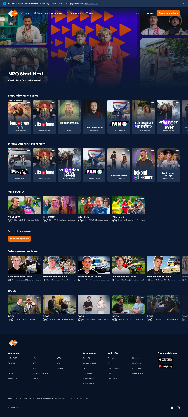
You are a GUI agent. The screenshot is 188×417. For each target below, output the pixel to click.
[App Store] (165, 359)
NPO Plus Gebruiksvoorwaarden (41, 398)
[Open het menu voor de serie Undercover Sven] (103, 102)
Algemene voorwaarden (17, 398)
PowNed (36, 378)
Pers (84, 368)
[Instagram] (178, 408)
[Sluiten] (183, 3)
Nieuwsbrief (87, 373)
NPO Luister (112, 378)
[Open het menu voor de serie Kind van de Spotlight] (177, 150)
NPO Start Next (114, 368)
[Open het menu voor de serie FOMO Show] (28, 102)
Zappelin (111, 358)
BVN (109, 373)
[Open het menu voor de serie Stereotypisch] (152, 102)
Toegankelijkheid (89, 363)
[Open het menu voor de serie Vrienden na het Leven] (177, 102)
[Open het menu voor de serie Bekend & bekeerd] (152, 150)
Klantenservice (88, 383)
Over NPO (86, 358)
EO (9, 368)
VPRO (59, 358)
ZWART (60, 368)
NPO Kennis (136, 358)
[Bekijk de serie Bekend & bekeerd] (143, 165)
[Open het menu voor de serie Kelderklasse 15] (78, 102)
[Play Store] (165, 366)
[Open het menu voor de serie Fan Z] (127, 102)
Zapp (110, 363)
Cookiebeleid (60, 398)
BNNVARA (12, 363)
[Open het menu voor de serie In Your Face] (28, 150)
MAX (34, 358)
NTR (34, 368)
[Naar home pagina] (13, 13)
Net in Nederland (138, 373)
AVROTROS (12, 358)
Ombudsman (137, 368)
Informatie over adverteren (77, 398)
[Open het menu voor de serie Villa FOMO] (53, 102)
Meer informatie (91, 4)
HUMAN (11, 373)
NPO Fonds (136, 363)
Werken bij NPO (89, 378)
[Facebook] (172, 408)
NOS (34, 363)
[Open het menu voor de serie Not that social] (127, 150)
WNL (59, 363)
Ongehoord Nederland (41, 373)
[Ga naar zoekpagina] (137, 13)
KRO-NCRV (12, 378)
